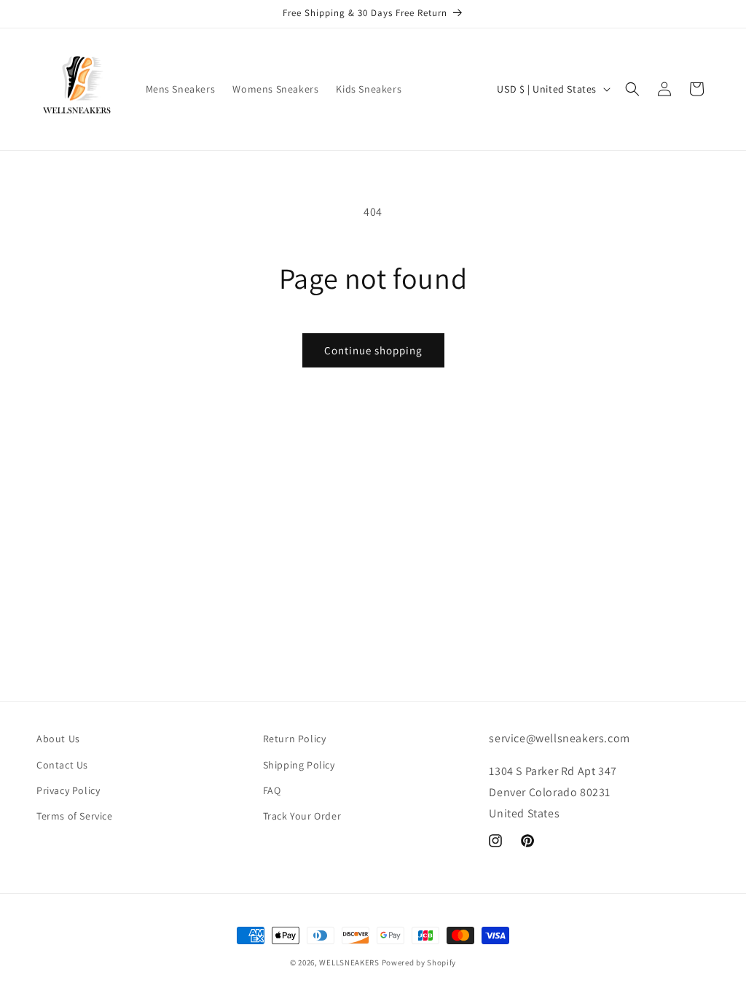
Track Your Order (302, 815)
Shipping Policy (299, 764)
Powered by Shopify (419, 962)
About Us (58, 738)
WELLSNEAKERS (349, 962)
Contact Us (62, 764)
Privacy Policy (68, 790)
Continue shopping (373, 350)
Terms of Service (74, 815)
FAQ (272, 790)
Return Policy (294, 738)
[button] (632, 89)
